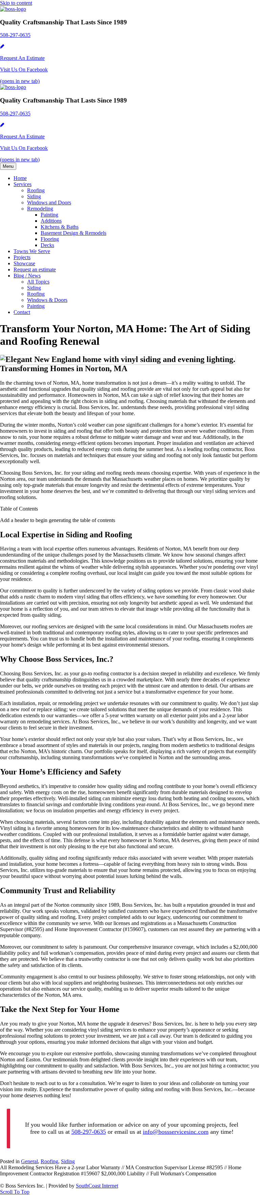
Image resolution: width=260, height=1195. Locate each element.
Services (22, 184)
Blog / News (27, 275)
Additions (51, 221)
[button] (14, 1192)
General (29, 1161)
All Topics (38, 282)
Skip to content (16, 3)
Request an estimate (35, 269)
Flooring (50, 239)
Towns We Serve (32, 251)
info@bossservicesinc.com (176, 1131)
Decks (47, 245)
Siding (34, 196)
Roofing (36, 190)
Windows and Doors (49, 202)
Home (20, 178)
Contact (22, 312)
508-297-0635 (88, 1131)
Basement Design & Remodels (73, 233)
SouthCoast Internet (97, 1186)
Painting (49, 215)
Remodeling (40, 208)
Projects (22, 257)
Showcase (24, 263)
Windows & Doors (47, 300)
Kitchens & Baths (60, 227)
